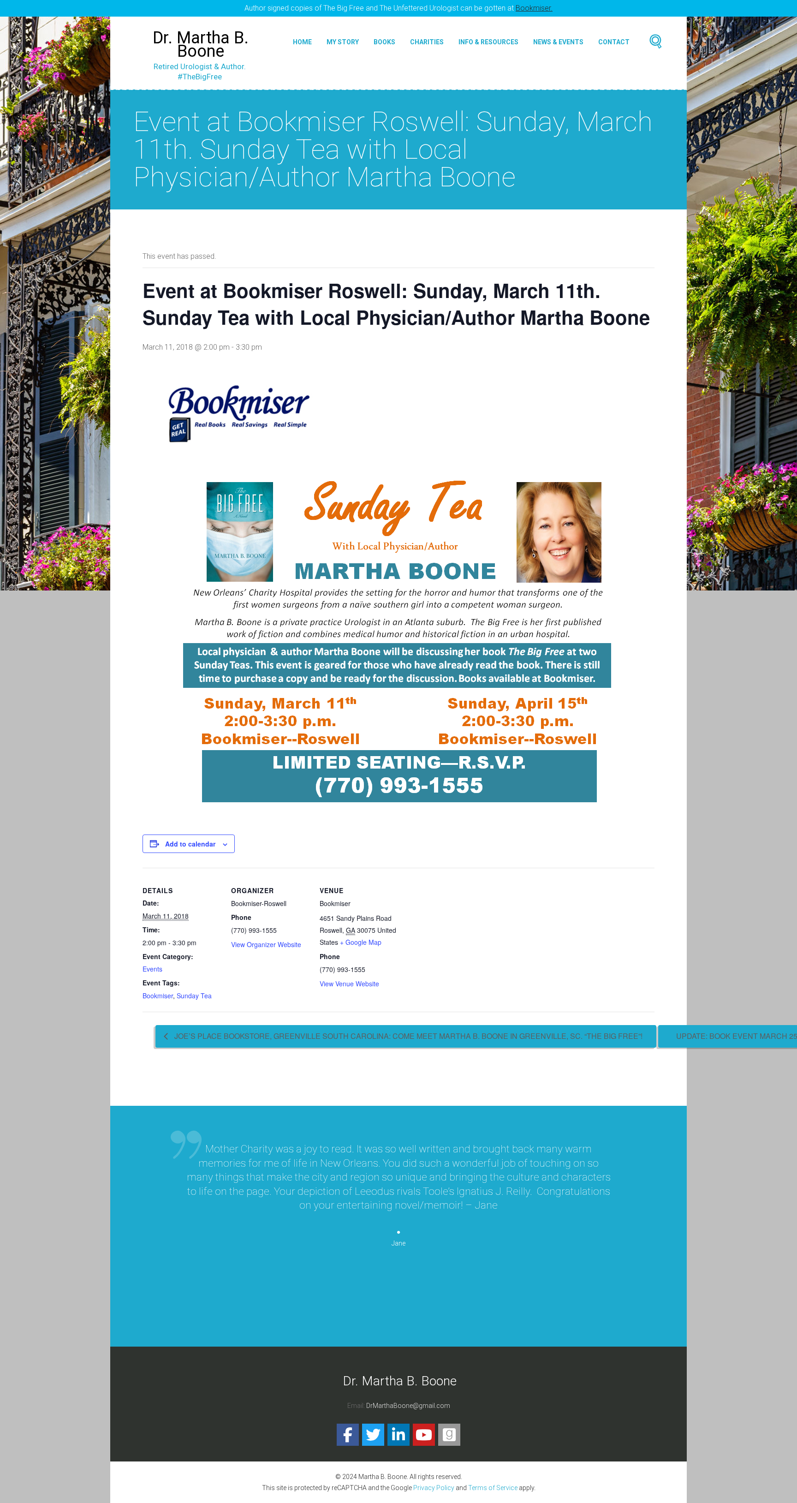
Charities (427, 42)
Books (384, 42)
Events (152, 968)
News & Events (558, 42)
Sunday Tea (194, 995)
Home (302, 42)
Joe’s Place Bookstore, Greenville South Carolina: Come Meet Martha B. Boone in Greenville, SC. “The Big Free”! (407, 1036)
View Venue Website (349, 983)
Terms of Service (492, 1487)
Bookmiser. (534, 8)
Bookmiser (158, 995)
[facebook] (348, 1435)
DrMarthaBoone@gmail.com (408, 1405)
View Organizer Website (266, 944)
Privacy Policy (433, 1487)
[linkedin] (398, 1435)
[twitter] (373, 1435)
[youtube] (424, 1435)
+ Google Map (360, 942)
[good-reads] (449, 1435)
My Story (343, 42)
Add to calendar (190, 843)
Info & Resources (488, 42)
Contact (614, 42)
